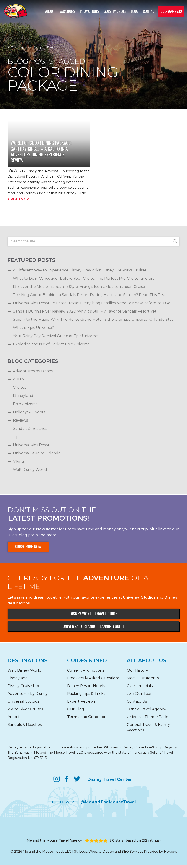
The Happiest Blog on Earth (32, 47)
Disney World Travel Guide (93, 614)
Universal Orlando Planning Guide (93, 626)
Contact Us (137, 701)
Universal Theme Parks (148, 717)
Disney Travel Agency (146, 709)
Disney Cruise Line (24, 686)
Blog (134, 11)
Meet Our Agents (143, 678)
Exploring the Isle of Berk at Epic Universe (51, 344)
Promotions (89, 11)
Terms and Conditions (88, 717)
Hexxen (170, 851)
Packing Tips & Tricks (86, 693)
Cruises (19, 387)
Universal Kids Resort (32, 445)
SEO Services (132, 851)
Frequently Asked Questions (93, 678)
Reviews (51, 171)
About (50, 11)
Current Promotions (85, 670)
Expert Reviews (81, 701)
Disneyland (34, 171)
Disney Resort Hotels (86, 686)
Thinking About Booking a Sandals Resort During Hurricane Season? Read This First (89, 295)
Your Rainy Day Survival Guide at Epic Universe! (56, 336)
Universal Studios (23, 701)
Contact (149, 11)
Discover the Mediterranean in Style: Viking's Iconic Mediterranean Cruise (79, 286)
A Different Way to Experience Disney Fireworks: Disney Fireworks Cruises (79, 270)
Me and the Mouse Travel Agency (54, 840)
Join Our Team (140, 693)
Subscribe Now (28, 547)
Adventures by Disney (33, 371)
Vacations (67, 11)
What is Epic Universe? (33, 328)
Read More (21, 199)
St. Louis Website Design (94, 851)
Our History (137, 670)
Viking (18, 461)
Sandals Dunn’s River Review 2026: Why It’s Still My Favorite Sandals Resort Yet (84, 311)
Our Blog (75, 709)
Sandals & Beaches (30, 428)
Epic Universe (25, 404)
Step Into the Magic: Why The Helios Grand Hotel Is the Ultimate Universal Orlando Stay (93, 319)
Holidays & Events (29, 412)
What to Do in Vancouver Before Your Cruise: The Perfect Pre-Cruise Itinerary (84, 278)
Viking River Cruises (25, 709)
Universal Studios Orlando (37, 453)
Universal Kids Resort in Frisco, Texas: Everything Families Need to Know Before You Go (91, 303)
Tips (16, 437)
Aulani (19, 379)
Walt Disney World (30, 469)
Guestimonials (115, 11)
